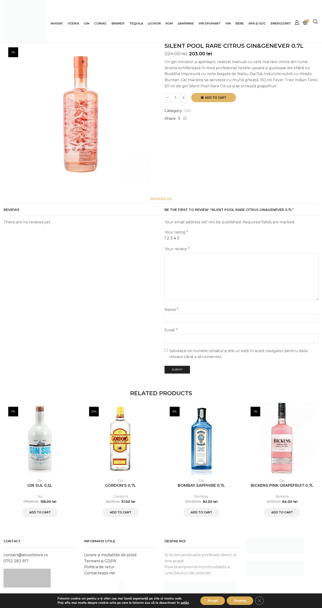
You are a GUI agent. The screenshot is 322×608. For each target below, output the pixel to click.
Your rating (176, 232)
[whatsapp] (184, 119)
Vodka (73, 23)
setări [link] (185, 602)
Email (171, 330)
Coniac (100, 23)
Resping (240, 600)
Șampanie (186, 23)
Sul (39, 496)
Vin (228, 23)
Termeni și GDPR (100, 561)
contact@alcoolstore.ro (26, 555)
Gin (86, 23)
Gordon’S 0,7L (120, 485)
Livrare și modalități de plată (110, 555)
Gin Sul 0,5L (39, 485)
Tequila (136, 23)
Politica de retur (99, 567)
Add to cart (215, 97)
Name (171, 309)
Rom (169, 23)
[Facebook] (179, 119)
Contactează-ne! (99, 573)
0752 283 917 (16, 561)
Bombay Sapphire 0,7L (201, 485)
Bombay (201, 496)
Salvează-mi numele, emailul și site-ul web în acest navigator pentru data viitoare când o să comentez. (238, 354)
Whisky (56, 23)
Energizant (281, 23)
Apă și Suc (257, 23)
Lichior (154, 23)
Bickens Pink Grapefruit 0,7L (282, 485)
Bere (239, 23)
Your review (177, 249)
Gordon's (120, 496)
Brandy (118, 23)
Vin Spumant (209, 23)
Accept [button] (212, 600)
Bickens (282, 496)
